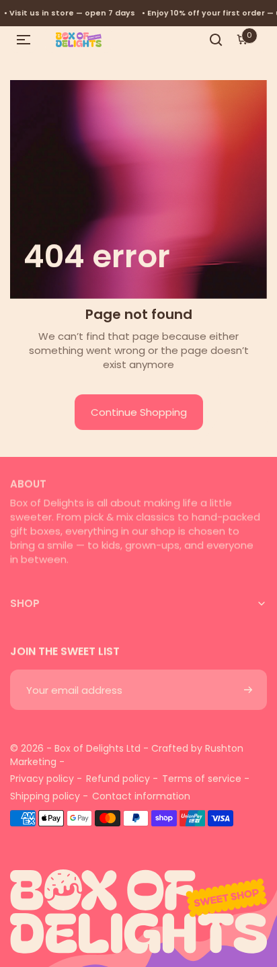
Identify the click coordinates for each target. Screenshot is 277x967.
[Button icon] (248, 690)
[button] (23, 39)
